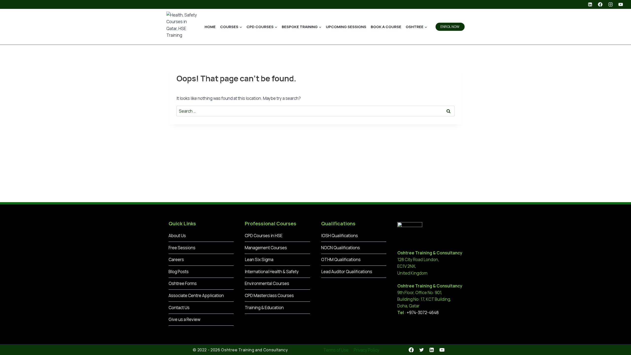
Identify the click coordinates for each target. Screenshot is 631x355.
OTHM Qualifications (341, 259)
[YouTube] (620, 4)
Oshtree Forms (183, 283)
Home (210, 26)
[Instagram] (610, 4)
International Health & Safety (272, 271)
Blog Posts (179, 271)
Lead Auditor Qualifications (346, 271)
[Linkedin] (590, 4)
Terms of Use (336, 350)
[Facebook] (600, 4)
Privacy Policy (366, 350)
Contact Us (179, 307)
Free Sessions (182, 247)
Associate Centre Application (196, 295)
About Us (177, 235)
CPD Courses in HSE (263, 235)
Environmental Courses (267, 283)
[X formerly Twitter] (421, 350)
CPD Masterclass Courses (269, 295)
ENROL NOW (450, 26)
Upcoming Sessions (346, 26)
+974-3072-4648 (423, 312)
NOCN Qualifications (340, 247)
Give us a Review (184, 319)
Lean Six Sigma (259, 259)
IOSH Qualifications (339, 235)
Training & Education (264, 307)
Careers (176, 259)
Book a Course (386, 26)
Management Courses (266, 247)
